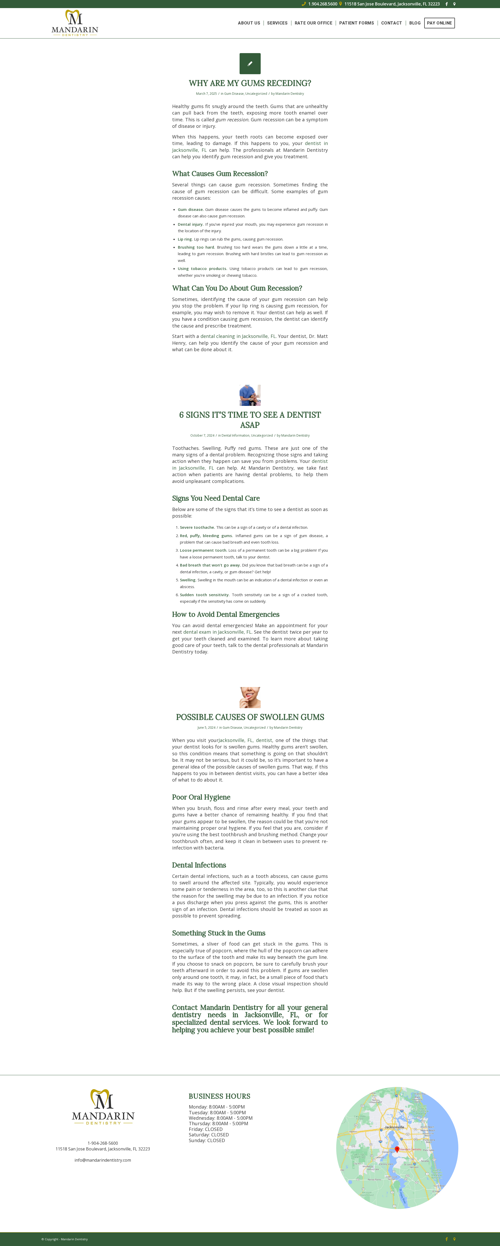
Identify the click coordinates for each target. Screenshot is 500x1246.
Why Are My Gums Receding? (250, 83)
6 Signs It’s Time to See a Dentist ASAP (250, 420)
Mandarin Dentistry (290, 93)
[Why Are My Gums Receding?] (250, 63)
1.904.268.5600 (319, 4)
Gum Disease (234, 93)
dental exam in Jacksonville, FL (217, 632)
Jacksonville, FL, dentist (245, 740)
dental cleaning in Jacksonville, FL (238, 336)
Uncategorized (256, 93)
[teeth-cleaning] (250, 395)
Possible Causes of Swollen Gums (250, 717)
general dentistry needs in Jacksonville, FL (250, 1011)
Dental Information (235, 435)
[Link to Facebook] (446, 4)
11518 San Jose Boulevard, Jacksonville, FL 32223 (389, 4)
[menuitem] (249, 23)
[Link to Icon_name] (454, 4)
